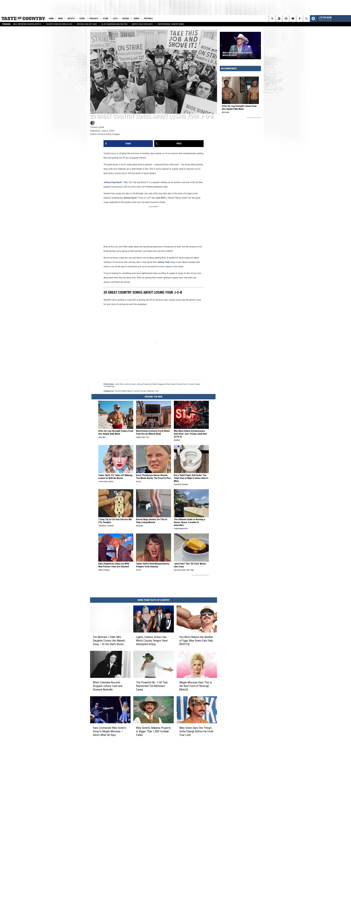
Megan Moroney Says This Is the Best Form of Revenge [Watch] (195, 686)
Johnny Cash (163, 262)
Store (105, 18)
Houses (125, 18)
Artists (71, 18)
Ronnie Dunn (130, 197)
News (60, 18)
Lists (115, 18)
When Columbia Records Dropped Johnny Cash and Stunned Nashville (107, 686)
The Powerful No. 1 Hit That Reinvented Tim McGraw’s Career (152, 686)
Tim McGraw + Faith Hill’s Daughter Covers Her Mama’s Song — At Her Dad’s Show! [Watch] (109, 640)
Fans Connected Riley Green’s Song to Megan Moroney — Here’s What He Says (109, 731)
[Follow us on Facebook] (299, 18)
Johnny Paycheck (112, 182)
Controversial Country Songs (170, 24)
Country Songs (139, 391)
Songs (136, 18)
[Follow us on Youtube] (292, 18)
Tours (82, 18)
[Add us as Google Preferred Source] (279, 18)
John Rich (160, 197)
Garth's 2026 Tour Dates (142, 24)
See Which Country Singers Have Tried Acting (238, 54)
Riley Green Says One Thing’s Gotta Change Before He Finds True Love (196, 731)
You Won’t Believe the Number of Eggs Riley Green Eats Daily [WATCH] (196, 640)
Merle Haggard (158, 384)
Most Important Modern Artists (27, 24)
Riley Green (171, 384)
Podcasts (93, 18)
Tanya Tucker (194, 384)
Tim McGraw (109, 386)
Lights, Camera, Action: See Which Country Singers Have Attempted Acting (152, 640)
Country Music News (123, 391)
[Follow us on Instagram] (286, 18)
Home (51, 18)
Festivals (148, 18)
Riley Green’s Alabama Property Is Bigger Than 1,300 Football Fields (153, 731)
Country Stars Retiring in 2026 (59, 24)
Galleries (150, 391)
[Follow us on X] (306, 18)
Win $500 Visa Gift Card (87, 24)
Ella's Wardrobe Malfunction (114, 24)
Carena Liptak (97, 127)
